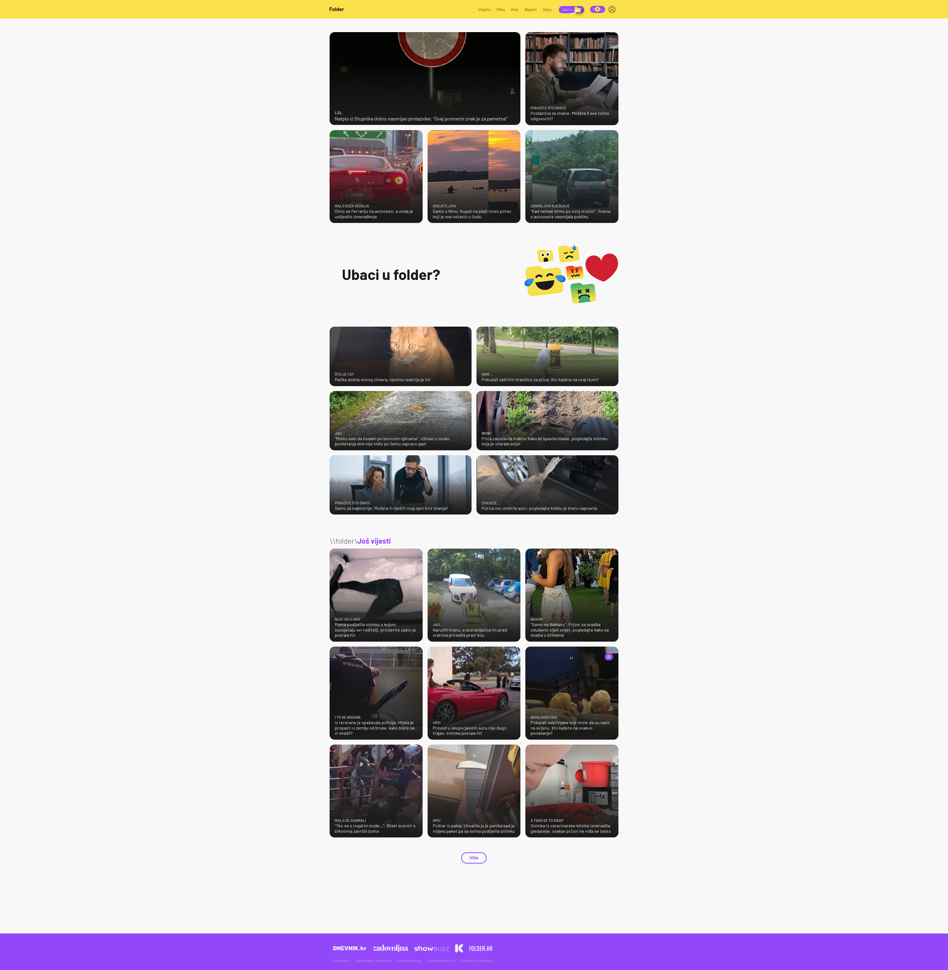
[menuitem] (613, 9)
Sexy (547, 9)
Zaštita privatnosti (441, 960)
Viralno (484, 9)
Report (531, 9)
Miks (501, 9)
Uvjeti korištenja (409, 960)
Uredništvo (341, 960)
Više (473, 857)
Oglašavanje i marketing (373, 960)
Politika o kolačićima (476, 960)
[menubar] (613, 9)
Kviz (514, 9)
